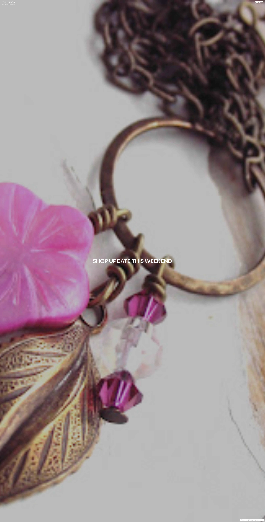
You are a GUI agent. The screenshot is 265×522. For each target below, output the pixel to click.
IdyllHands (8, 2)
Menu (260, 3)
